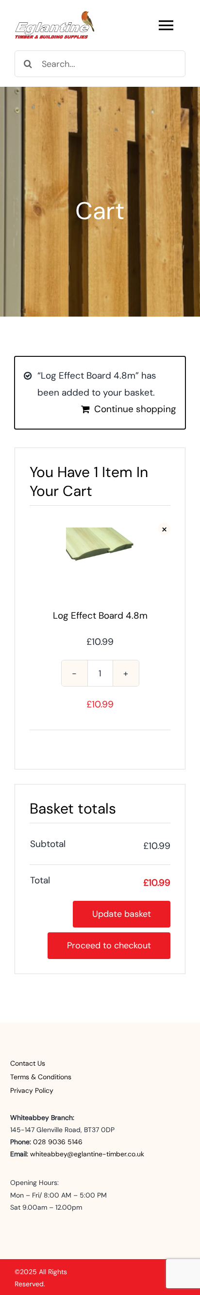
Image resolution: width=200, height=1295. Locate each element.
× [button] (164, 529)
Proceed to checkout (109, 945)
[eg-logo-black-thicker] (55, 15)
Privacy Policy (31, 1090)
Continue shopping (135, 409)
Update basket (121, 914)
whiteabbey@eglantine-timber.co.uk (87, 1154)
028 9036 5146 (58, 1141)
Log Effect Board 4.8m (100, 615)
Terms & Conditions (40, 1076)
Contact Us (27, 1063)
